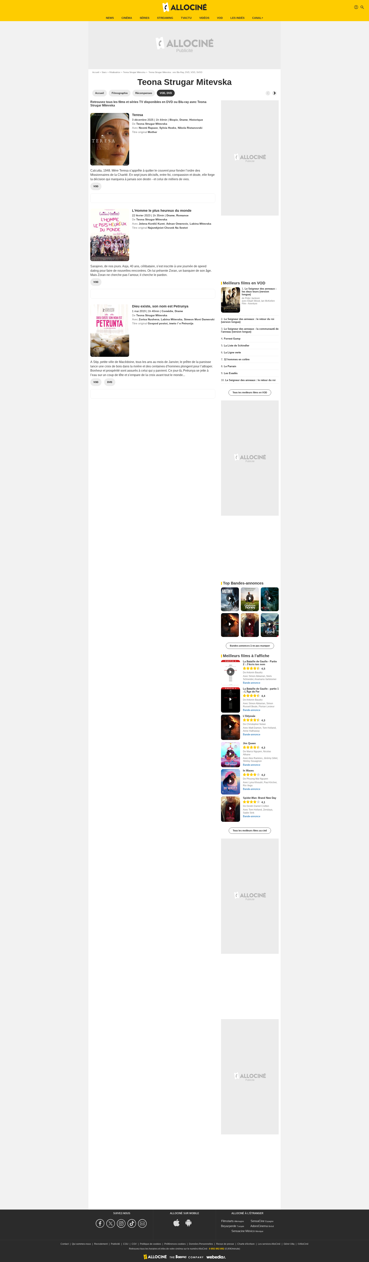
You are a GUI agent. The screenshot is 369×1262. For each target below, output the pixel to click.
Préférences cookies (175, 1244)
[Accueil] (184, 7)
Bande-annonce (251, 682)
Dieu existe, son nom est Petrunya (160, 306)
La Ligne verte (232, 352)
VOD (220, 17)
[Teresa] (109, 139)
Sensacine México (243, 1231)
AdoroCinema (259, 1226)
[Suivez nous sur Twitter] (111, 1223)
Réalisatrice (114, 72)
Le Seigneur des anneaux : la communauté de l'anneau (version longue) (249, 330)
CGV (134, 1244)
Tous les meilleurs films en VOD (250, 392)
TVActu (186, 17)
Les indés (237, 17)
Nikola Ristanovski (190, 127)
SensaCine (257, 1221)
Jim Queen (249, 743)
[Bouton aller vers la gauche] (268, 93)
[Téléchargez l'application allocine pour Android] (190, 1222)
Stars (104, 72)
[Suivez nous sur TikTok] (132, 1223)
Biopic (174, 119)
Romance (182, 215)
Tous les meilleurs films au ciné (250, 830)
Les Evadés (231, 373)
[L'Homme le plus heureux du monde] (109, 235)
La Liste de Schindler (236, 345)
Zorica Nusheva (149, 319)
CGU (125, 1244)
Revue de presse (225, 1244)
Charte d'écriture (246, 1244)
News (110, 17)
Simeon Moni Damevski (199, 319)
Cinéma (126, 17)
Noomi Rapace (148, 127)
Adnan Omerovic (177, 223)
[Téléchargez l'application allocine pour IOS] (178, 1222)
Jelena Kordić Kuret (152, 223)
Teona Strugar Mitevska (134, 72)
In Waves (248, 770)
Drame (184, 119)
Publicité (115, 1244)
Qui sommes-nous (81, 1244)
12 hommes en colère (236, 359)
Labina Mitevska (200, 223)
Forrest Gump (232, 338)
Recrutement (101, 1244)
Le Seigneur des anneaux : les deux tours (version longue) (259, 291)
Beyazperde (228, 1226)
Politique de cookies (150, 1244)
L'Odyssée (249, 716)
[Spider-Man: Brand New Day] (230, 809)
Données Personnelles (201, 1244)
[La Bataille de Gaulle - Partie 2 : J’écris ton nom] (230, 672)
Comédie (167, 311)
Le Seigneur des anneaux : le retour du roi (250, 380)
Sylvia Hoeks (167, 127)
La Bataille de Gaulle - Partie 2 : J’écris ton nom (260, 663)
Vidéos (204, 17)
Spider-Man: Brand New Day (259, 797)
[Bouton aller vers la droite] (274, 93)
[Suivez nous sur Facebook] (101, 1223)
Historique (196, 119)
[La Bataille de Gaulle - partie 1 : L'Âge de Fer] (230, 700)
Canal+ (257, 17)
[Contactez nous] (143, 1223)
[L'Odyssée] (230, 727)
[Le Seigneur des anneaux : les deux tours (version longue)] (230, 300)
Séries (144, 17)
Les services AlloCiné (269, 1244)
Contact (65, 1244)
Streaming (165, 17)
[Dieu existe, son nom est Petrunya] (109, 330)
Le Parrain (230, 366)
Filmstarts (227, 1221)
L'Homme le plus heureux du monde (161, 211)
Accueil (95, 72)
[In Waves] (230, 782)
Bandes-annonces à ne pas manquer (250, 645)
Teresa (137, 115)
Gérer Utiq (289, 1244)
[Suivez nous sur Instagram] (122, 1223)
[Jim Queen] (230, 754)
